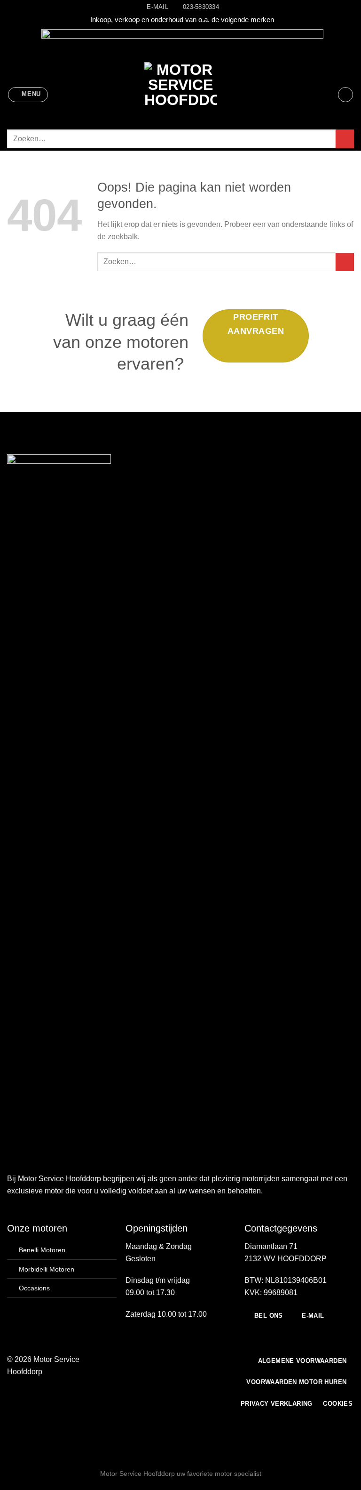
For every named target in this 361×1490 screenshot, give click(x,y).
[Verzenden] (345, 138)
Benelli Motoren (42, 1250)
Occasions (34, 1288)
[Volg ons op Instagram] (156, 1360)
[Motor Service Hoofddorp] (180, 94)
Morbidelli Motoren (46, 1269)
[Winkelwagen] (345, 94)
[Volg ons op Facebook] (145, 1360)
